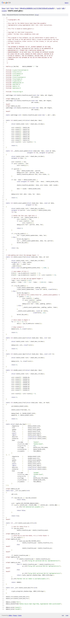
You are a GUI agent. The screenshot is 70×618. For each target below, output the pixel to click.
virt (8, 8)
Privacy (15, 615)
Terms (20, 615)
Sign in (66, 3)
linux (3, 8)
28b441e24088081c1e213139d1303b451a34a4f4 (37, 8)
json (67, 615)
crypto (4, 11)
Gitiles (10, 615)
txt (63, 615)
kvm (12, 8)
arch (58, 8)
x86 (63, 8)
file (36, 15)
